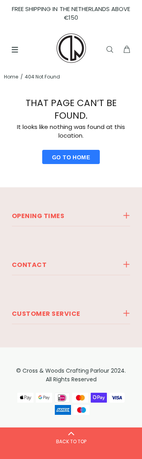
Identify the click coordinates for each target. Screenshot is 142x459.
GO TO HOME (71, 157)
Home (11, 76)
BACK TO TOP (71, 441)
